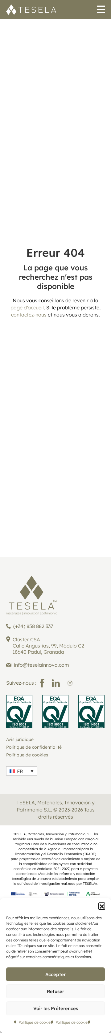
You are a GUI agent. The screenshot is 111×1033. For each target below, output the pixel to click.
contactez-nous (29, 315)
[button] (102, 906)
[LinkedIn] (56, 683)
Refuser (55, 991)
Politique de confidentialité (34, 747)
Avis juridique (20, 739)
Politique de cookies (35, 1022)
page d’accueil (27, 307)
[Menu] (101, 10)
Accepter (55, 974)
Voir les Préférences (55, 1008)
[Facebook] (42, 683)
